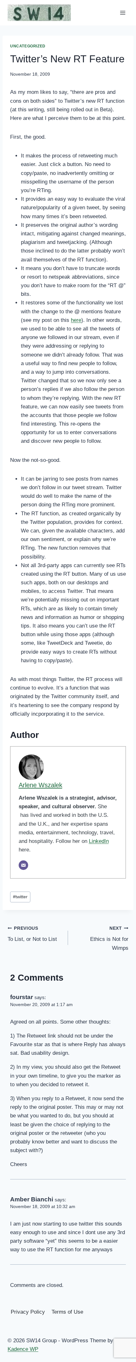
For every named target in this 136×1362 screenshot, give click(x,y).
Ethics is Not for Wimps (109, 938)
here (76, 320)
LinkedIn (99, 841)
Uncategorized (28, 46)
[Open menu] (122, 12)
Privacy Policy (28, 1312)
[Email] (23, 865)
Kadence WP (23, 1349)
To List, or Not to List (32, 934)
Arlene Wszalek (40, 785)
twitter (20, 896)
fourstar (21, 997)
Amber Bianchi (31, 1199)
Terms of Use (67, 1312)
